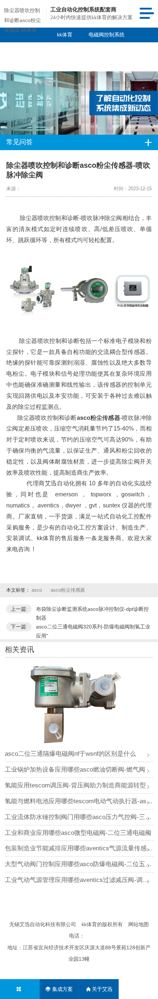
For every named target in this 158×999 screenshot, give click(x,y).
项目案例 (54, 49)
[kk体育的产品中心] (19, 989)
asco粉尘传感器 (68, 590)
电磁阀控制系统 (107, 35)
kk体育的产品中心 (18, 56)
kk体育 (64, 35)
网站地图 (138, 924)
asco (37, 590)
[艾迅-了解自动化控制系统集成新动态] (79, 88)
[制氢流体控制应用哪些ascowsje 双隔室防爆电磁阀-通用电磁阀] (79, 704)
